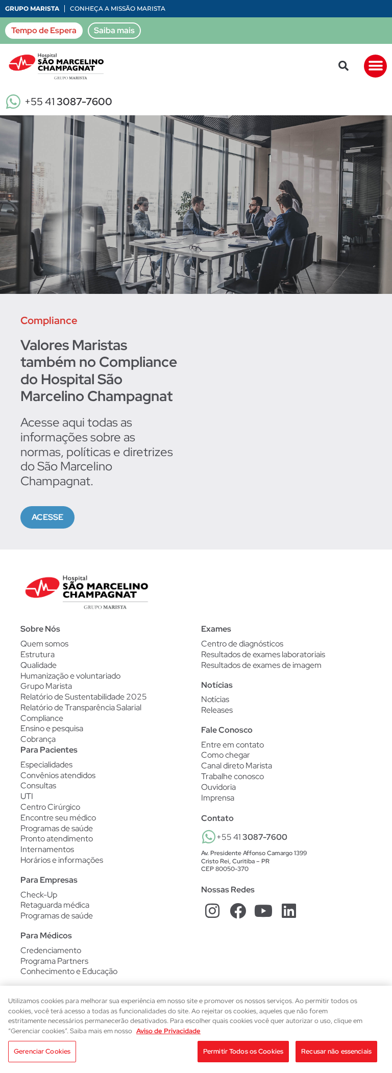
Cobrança (38, 739)
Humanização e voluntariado (70, 675)
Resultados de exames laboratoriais (263, 655)
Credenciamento (50, 950)
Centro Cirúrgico (50, 807)
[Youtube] (263, 911)
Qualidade (38, 665)
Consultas (38, 786)
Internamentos (47, 849)
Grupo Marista (32, 8)
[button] (343, 66)
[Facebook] (238, 911)
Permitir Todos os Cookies (243, 1051)
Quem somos (44, 643)
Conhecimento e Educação (68, 971)
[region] (196, 1029)
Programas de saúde (56, 829)
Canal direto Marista (236, 765)
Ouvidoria (218, 787)
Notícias (215, 699)
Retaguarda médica (54, 905)
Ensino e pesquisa (51, 728)
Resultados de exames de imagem (261, 665)
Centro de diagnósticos (242, 644)
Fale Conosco (227, 730)
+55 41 (68, 101)
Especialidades (46, 765)
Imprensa (217, 797)
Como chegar (225, 755)
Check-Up (38, 895)
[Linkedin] (288, 911)
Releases (217, 710)
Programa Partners (54, 961)
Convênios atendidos (57, 775)
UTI (26, 796)
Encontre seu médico (58, 818)
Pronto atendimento (56, 839)
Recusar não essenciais (336, 1051)
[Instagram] (212, 911)
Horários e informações (61, 860)
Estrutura (37, 654)
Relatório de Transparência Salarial (80, 707)
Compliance (41, 718)
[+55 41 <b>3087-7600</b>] (208, 836)
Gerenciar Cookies (42, 1051)
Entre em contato (232, 744)
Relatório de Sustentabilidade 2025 (83, 696)
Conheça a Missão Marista (117, 8)
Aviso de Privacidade (168, 1031)
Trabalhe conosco (232, 776)
